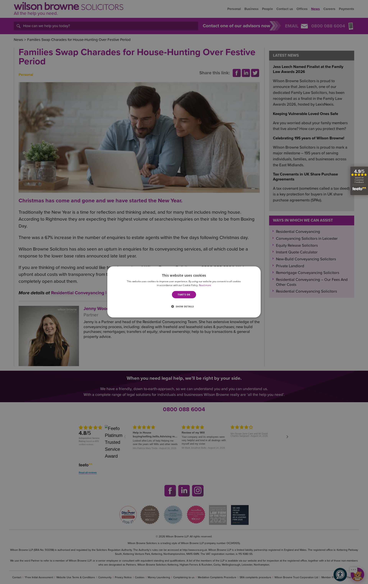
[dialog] (184, 292)
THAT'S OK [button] (184, 294)
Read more (205, 285)
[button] (184, 306)
